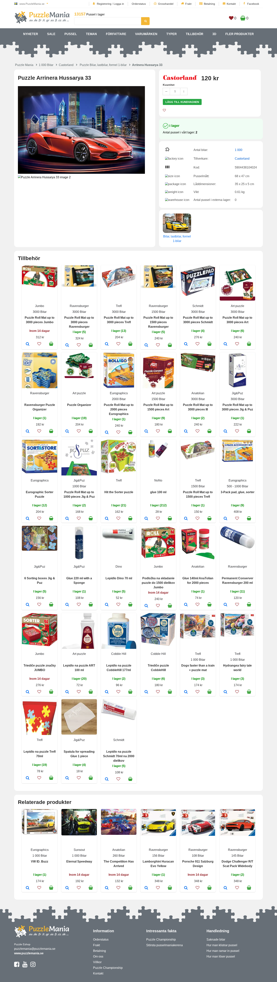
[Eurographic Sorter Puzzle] (27, 518)
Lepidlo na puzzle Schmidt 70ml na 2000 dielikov (118, 756)
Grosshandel (165, 3)
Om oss (98, 956)
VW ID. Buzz (39, 861)
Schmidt (197, 306)
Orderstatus (139, 3)
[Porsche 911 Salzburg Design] (186, 888)
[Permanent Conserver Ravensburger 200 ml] (225, 604)
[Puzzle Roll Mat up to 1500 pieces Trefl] (186, 518)
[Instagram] (32, 965)
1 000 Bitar (46, 65)
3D (214, 34)
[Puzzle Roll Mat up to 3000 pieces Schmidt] (186, 344)
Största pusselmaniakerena (164, 945)
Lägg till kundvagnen (182, 101)
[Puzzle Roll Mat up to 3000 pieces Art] (225, 344)
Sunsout (79, 849)
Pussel (70, 34)
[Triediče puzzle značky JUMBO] (27, 692)
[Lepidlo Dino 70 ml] (107, 604)
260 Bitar (119, 855)
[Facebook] (16, 965)
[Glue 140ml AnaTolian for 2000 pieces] (186, 604)
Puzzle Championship (108, 967)
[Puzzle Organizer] (67, 431)
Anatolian (197, 393)
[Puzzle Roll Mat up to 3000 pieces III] (186, 431)
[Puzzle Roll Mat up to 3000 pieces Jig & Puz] (225, 431)
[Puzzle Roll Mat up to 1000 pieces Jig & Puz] (67, 518)
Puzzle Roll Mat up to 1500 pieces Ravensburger (158, 322)
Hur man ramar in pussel (223, 950)
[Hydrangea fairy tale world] (225, 692)
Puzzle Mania (24, 65)
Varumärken (146, 34)
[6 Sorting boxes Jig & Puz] (27, 604)
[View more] (39, 286)
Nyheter (30, 34)
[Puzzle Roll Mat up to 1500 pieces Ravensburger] (146, 345)
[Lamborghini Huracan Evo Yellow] (146, 888)
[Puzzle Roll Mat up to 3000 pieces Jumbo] (27, 344)
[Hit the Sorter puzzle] (107, 518)
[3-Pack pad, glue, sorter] (225, 518)
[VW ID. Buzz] (27, 888)
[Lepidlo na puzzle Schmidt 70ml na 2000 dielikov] (107, 779)
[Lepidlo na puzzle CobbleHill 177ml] (107, 692)
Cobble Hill (118, 653)
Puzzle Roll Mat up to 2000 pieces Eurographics (119, 409)
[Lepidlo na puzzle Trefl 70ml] (27, 778)
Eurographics (119, 393)
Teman (91, 34)
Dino (119, 566)
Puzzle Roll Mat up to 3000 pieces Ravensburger (79, 322)
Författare (116, 34)
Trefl (119, 306)
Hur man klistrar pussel (222, 945)
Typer (171, 34)
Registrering (104, 3)
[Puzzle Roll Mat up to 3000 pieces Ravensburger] (67, 345)
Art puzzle (237, 306)
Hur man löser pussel (221, 956)
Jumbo (39, 306)
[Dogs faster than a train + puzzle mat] (186, 692)
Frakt (188, 3)
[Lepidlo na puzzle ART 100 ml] (67, 692)
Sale (51, 34)
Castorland (66, 65)
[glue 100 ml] (146, 518)
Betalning (209, 3)
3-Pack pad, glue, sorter (237, 492)
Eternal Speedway (79, 861)
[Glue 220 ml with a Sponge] (67, 604)
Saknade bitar (216, 939)
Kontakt (231, 3)
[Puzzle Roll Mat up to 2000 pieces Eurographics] (107, 432)
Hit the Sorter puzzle (118, 492)
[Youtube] (24, 965)
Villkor (97, 962)
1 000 (238, 150)
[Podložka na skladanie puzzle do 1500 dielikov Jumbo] (146, 606)
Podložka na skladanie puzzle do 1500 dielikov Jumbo (158, 583)
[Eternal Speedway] (67, 888)
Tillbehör (194, 34)
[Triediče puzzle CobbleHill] (146, 692)
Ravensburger (79, 306)
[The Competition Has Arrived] (107, 888)
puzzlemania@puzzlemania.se (34, 948)
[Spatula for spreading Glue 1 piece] (67, 778)
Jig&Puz (237, 393)
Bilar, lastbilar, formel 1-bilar (177, 239)
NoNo (158, 480)
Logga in (119, 3)
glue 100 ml (158, 492)
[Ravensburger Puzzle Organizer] (27, 431)
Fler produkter (239, 34)
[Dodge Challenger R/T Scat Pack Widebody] (225, 888)
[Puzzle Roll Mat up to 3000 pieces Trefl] (107, 344)
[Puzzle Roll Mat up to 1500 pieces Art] (146, 431)
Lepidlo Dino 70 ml (119, 578)
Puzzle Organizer (79, 404)
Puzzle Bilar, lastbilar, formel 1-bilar (103, 65)
